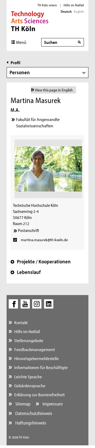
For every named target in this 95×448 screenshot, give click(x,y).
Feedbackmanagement (34, 349)
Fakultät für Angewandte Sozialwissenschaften (38, 122)
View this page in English (54, 89)
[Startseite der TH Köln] (29, 20)
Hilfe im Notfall (74, 5)
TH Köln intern (47, 5)
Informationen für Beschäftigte (41, 367)
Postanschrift (28, 230)
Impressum (52, 404)
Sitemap (22, 404)
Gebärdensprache (29, 385)
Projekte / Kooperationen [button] (41, 261)
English (79, 11)
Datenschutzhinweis (33, 413)
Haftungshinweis (30, 423)
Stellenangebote (28, 340)
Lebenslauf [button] (26, 272)
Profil (15, 62)
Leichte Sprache (28, 376)
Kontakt (21, 322)
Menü (21, 42)
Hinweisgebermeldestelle (36, 358)
